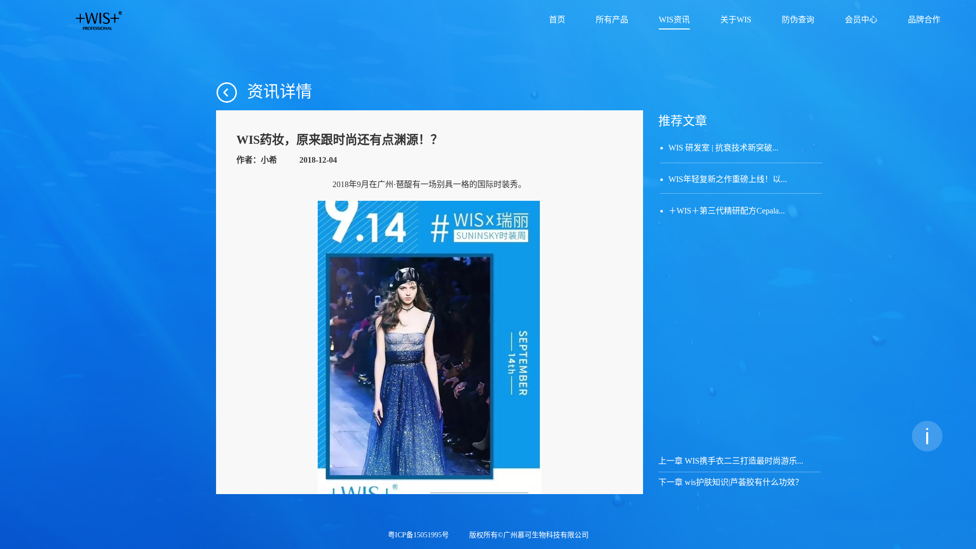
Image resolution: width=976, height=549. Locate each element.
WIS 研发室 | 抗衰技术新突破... (723, 147)
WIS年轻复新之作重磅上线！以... (727, 179)
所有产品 (612, 20)
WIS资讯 (674, 20)
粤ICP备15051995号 (418, 535)
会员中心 (861, 20)
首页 (557, 20)
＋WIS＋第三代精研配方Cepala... (726, 210)
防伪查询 (798, 20)
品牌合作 (924, 20)
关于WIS (735, 20)
